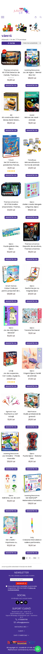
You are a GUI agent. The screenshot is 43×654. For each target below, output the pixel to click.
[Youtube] (21, 602)
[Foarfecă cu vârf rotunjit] (11, 400)
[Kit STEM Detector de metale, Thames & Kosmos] (11, 58)
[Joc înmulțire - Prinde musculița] (11, 441)
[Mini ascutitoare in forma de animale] (32, 146)
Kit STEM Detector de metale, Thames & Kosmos (11, 73)
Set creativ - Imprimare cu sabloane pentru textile (11, 541)
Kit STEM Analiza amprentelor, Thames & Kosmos (11, 205)
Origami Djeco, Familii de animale (32, 374)
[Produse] (3, 17)
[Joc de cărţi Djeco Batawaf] (11, 316)
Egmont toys (11, 411)
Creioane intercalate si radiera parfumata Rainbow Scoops (32, 541)
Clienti (20, 631)
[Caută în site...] (40, 17)
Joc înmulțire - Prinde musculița (11, 457)
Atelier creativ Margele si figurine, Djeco (32, 205)
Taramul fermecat (32, 330)
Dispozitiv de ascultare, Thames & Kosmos (32, 247)
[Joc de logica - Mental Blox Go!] (32, 58)
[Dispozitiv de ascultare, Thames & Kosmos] (32, 232)
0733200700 (23, 619)
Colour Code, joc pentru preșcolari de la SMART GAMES (11, 289)
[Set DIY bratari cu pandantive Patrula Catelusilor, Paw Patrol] (11, 146)
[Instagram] (25, 602)
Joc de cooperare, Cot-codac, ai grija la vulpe (11, 374)
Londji (11, 371)
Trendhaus (32, 160)
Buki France (32, 411)
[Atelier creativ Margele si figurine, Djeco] (32, 190)
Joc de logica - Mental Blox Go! (32, 73)
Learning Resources (32, 70)
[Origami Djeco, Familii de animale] (32, 358)
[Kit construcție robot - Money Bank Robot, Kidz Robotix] (11, 101)
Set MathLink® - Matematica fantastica (32, 499)
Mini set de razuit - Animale (32, 118)
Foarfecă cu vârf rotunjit (11, 415)
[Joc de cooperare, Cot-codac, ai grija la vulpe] (11, 358)
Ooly (32, 537)
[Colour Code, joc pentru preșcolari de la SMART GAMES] (11, 274)
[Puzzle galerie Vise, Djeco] (11, 232)
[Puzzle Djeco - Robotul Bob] (32, 441)
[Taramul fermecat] (32, 316)
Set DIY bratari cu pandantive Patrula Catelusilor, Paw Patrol (11, 163)
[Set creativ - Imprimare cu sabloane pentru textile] (11, 525)
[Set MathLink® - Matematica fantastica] (32, 483)
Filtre (12, 43)
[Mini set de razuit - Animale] (32, 101)
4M (11, 115)
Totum (11, 160)
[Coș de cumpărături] (35, 17)
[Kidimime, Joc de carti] (11, 483)
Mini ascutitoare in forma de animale (32, 163)
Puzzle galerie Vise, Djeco (11, 247)
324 (34, 558)
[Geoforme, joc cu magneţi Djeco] (32, 274)
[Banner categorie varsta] (21, 27)
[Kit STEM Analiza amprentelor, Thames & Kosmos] (11, 190)
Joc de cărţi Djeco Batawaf (11, 331)
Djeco (32, 202)
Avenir (32, 115)
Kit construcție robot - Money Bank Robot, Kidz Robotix (11, 118)
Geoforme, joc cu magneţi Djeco (32, 289)
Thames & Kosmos (11, 70)
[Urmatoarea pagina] (38, 558)
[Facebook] (17, 602)
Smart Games (11, 286)
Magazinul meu (21, 627)
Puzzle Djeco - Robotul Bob (32, 457)
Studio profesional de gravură (32, 415)
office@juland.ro (22, 622)
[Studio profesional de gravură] (32, 400)
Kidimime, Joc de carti (11, 498)
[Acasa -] (21, 10)
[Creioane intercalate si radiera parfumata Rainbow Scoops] (32, 525)
